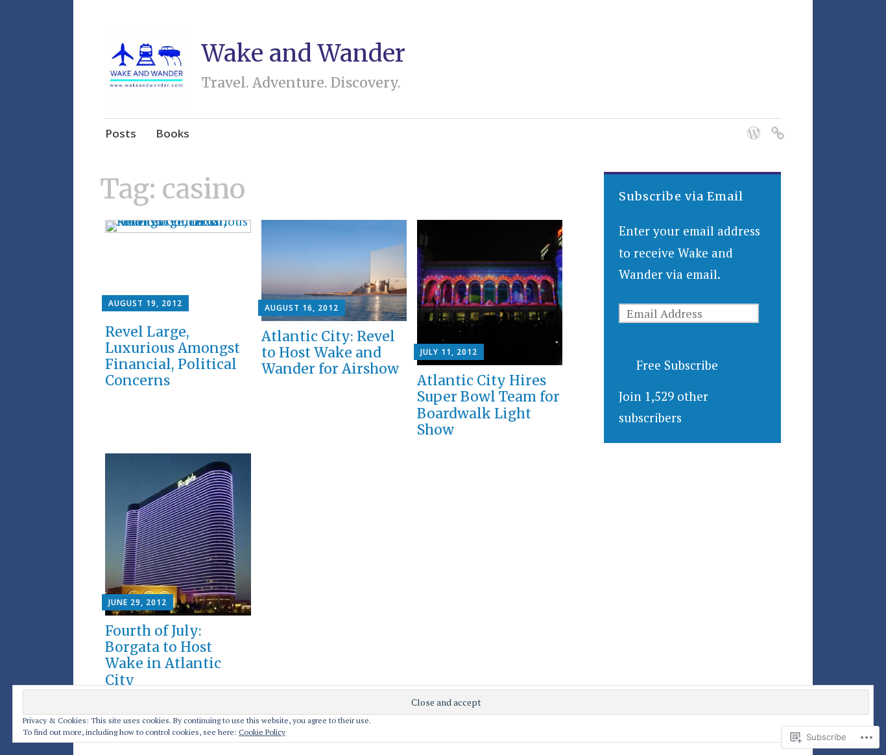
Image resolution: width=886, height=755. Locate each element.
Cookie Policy (262, 732)
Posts (120, 133)
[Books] (775, 124)
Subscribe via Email (681, 196)
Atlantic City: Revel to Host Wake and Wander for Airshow (330, 353)
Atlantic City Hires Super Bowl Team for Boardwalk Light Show (488, 405)
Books (172, 133)
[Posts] (751, 124)
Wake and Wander (303, 53)
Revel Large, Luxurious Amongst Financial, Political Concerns (172, 356)
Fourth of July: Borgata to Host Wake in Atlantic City (163, 655)
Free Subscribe (677, 365)
